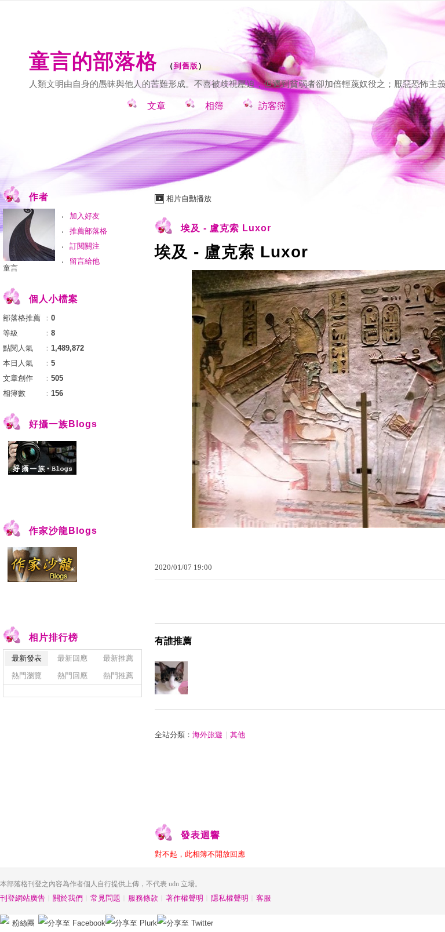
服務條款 (143, 898)
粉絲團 (23, 923)
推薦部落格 (88, 231)
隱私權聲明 (230, 898)
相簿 (214, 106)
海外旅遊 (207, 734)
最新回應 (72, 658)
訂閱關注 (85, 246)
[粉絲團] (4, 919)
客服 (263, 898)
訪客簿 (272, 106)
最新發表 (27, 658)
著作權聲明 (184, 898)
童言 (10, 268)
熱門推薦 (118, 675)
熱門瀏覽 (27, 675)
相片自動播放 (188, 198)
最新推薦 (118, 658)
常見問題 (105, 898)
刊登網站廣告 (22, 898)
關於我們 (68, 898)
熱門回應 (72, 675)
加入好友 (85, 216)
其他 (237, 734)
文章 (156, 106)
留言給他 (85, 261)
